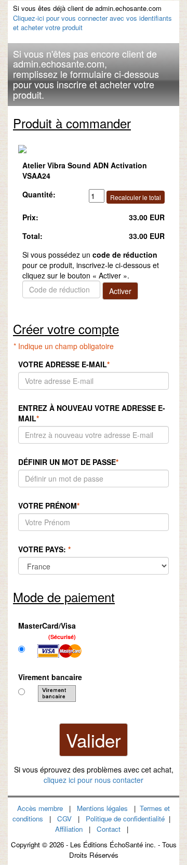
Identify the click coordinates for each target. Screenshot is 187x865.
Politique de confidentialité (125, 818)
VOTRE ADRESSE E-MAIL (64, 364)
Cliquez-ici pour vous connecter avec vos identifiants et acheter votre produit (92, 23)
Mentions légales (102, 808)
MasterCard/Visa (47, 630)
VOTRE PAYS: (44, 549)
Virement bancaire (50, 677)
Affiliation (69, 829)
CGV (64, 818)
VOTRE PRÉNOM (48, 505)
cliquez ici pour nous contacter (93, 780)
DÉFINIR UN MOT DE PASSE (68, 462)
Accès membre (40, 808)
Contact (109, 829)
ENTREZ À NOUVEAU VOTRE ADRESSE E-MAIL (91, 413)
